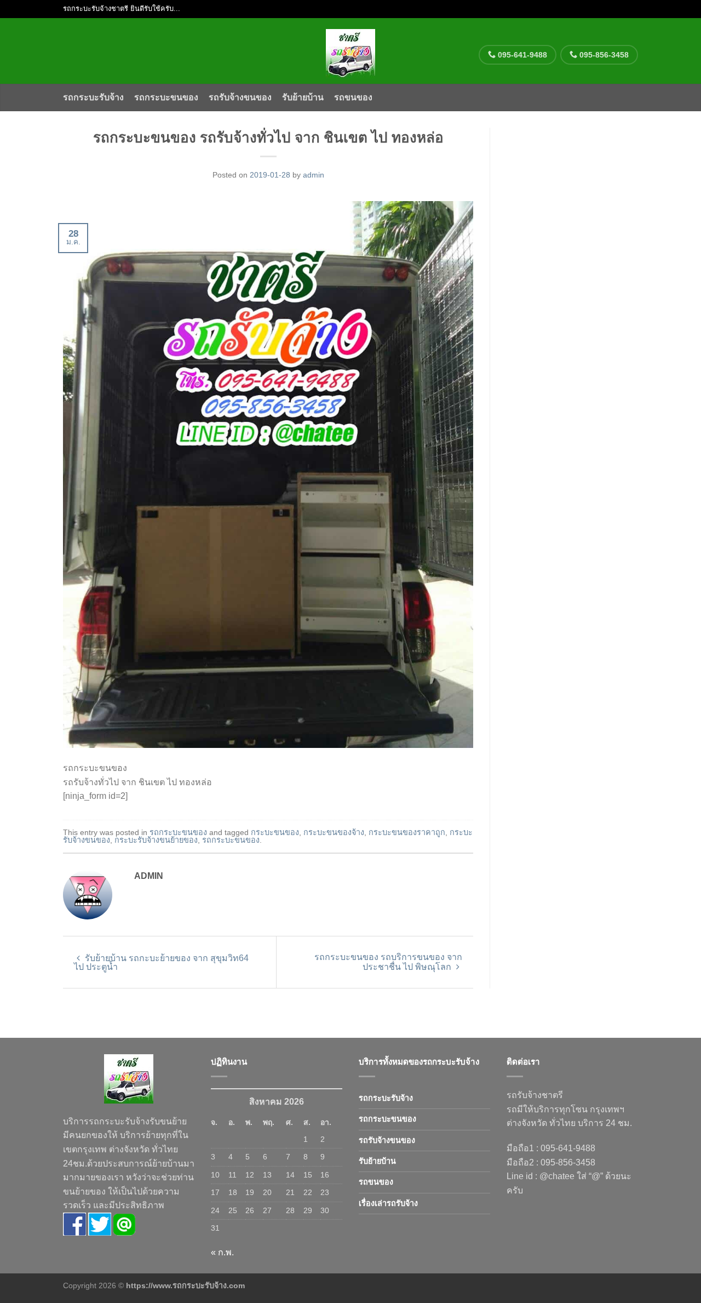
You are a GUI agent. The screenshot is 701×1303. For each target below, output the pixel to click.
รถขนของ (353, 97)
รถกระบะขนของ (166, 97)
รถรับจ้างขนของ (240, 97)
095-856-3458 (603, 54)
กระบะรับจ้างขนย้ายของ (156, 840)
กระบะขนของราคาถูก (407, 832)
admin (313, 174)
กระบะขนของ (275, 832)
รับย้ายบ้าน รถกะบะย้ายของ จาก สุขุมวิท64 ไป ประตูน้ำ (161, 962)
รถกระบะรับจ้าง (93, 97)
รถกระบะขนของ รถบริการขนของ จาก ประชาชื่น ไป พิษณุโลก (388, 961)
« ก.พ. (222, 1252)
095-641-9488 (521, 54)
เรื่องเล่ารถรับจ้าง (388, 1203)
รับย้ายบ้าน (303, 97)
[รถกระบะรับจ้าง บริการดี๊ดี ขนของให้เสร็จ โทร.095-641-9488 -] (350, 51)
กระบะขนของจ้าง (333, 832)
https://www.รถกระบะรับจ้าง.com (185, 1285)
